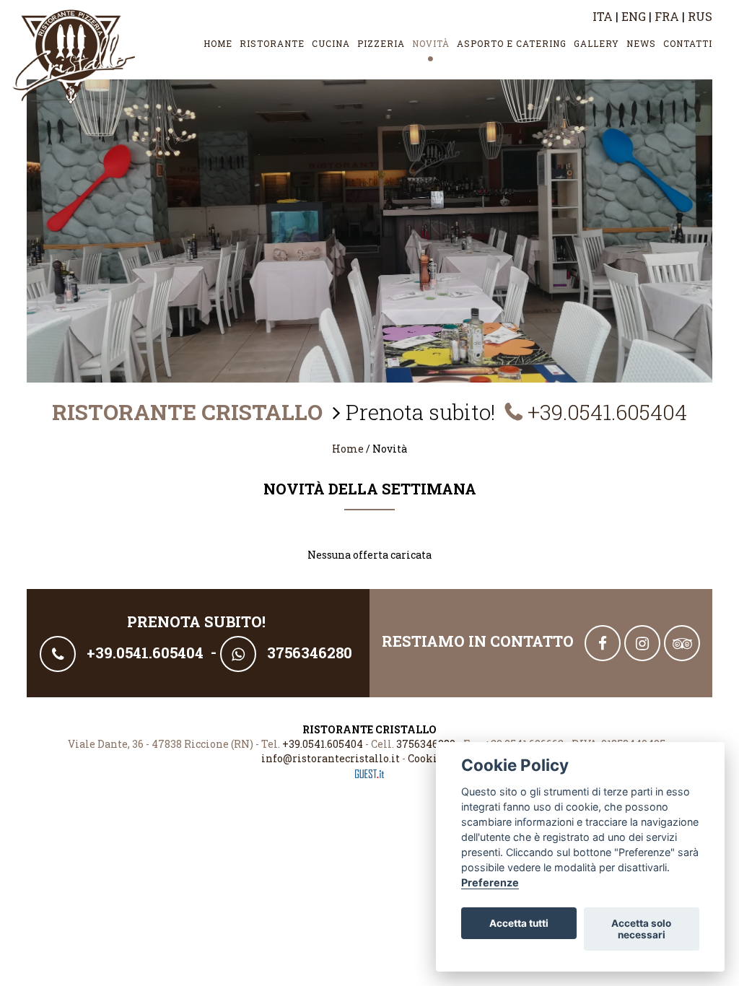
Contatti (687, 43)
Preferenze (490, 882)
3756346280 (425, 744)
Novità (431, 43)
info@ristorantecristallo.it (330, 758)
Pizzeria (381, 43)
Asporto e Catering (512, 43)
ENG (633, 16)
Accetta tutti (518, 923)
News (641, 43)
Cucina (331, 43)
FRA (667, 16)
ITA (602, 16)
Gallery (596, 43)
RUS (700, 16)
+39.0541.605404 (607, 412)
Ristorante (272, 43)
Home (218, 43)
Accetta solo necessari (641, 929)
